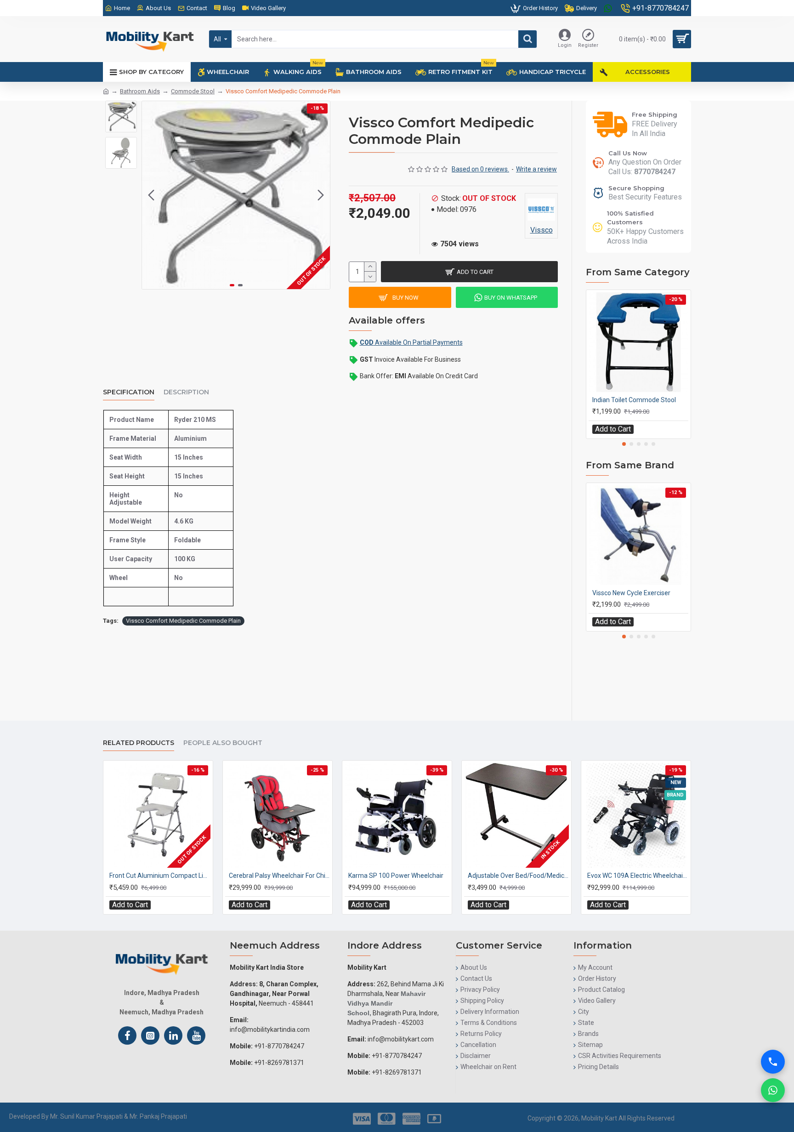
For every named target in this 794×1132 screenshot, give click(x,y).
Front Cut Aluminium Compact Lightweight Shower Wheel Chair (159, 875)
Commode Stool (193, 91)
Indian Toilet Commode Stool (634, 400)
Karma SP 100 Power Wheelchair (395, 875)
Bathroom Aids (140, 91)
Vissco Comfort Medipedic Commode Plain (183, 620)
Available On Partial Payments (411, 342)
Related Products (138, 743)
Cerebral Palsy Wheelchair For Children (279, 875)
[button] (151, 195)
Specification (128, 392)
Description (186, 392)
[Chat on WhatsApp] (773, 1090)
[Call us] (773, 1062)
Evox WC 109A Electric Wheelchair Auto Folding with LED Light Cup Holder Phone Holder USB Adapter (637, 875)
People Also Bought (222, 743)
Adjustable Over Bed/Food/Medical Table (518, 875)
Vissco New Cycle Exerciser (631, 593)
